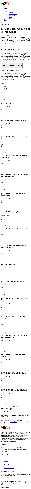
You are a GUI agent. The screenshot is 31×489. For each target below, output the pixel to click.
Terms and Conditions (9, 468)
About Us (6, 457)
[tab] (3, 65)
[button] (17, 10)
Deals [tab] (5, 89)
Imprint (6, 461)
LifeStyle (11, 18)
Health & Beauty (13, 15)
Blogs (5, 20)
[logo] (6, 5)
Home (5, 8)
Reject (2, 487)
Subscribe (19, 420)
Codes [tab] (5, 88)
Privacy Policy (13, 422)
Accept (7, 487)
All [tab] (5, 86)
